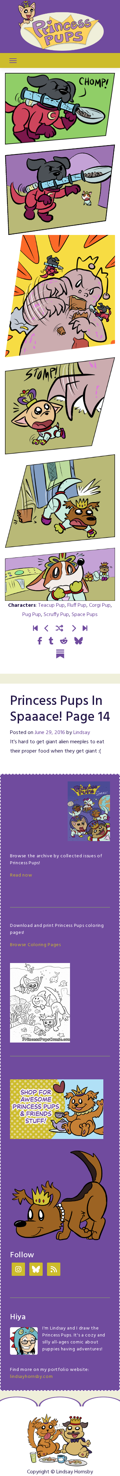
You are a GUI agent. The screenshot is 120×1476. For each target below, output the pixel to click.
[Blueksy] (36, 1270)
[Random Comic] (59, 629)
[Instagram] (18, 1270)
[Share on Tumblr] (51, 641)
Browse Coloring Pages (35, 945)
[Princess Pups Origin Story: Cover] (35, 629)
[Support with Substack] (60, 654)
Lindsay (81, 732)
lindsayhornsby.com (31, 1377)
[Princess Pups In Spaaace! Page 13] (46, 629)
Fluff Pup (76, 605)
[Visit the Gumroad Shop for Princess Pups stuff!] (56, 1109)
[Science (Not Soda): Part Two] (85, 629)
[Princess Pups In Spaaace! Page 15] (73, 629)
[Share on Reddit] (64, 641)
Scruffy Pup (56, 614)
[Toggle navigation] (13, 61)
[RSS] (53, 1270)
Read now (21, 875)
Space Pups (85, 614)
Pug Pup (31, 614)
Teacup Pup (51, 605)
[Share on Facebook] (39, 641)
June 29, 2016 (50, 732)
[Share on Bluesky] (78, 641)
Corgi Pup (100, 605)
